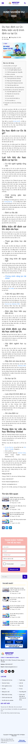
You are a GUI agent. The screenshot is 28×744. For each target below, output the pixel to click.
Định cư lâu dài (11, 74)
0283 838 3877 (9, 664)
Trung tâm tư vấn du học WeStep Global (12, 103)
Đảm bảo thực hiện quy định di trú (15, 87)
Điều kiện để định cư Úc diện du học (13, 76)
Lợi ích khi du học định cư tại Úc (12, 68)
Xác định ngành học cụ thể (14, 91)
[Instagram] (9, 671)
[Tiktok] (13, 671)
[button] (3, 3)
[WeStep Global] (14, 3)
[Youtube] (5, 671)
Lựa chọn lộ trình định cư (13, 98)
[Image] (5, 499)
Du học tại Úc (10, 96)
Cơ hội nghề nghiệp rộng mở (14, 70)
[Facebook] (2, 671)
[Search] (25, 577)
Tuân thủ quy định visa (12, 85)
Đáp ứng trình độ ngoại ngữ (14, 80)
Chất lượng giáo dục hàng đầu (15, 72)
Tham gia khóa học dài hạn (14, 78)
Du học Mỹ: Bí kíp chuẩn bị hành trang (10, 713)
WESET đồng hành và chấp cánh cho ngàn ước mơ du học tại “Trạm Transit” (17, 499)
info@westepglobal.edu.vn (10, 666)
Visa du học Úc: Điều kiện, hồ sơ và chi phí (11, 707)
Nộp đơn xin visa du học (13, 93)
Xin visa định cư (11, 100)
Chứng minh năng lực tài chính (15, 83)
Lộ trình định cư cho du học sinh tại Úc (14, 89)
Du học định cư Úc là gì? (10, 65)
